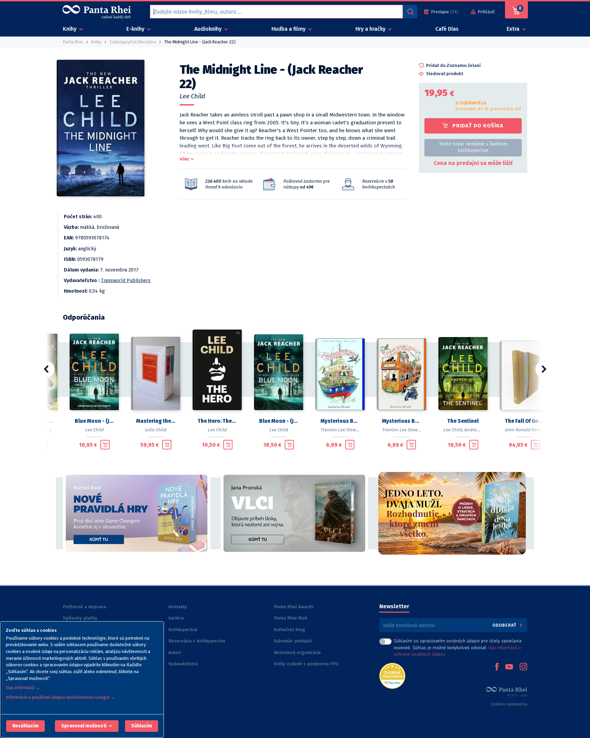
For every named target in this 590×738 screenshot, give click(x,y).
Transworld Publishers (126, 280)
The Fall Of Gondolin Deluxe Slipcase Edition (524, 421)
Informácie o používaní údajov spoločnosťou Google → (60, 697)
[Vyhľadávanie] (410, 11)
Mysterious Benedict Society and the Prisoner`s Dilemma (401, 421)
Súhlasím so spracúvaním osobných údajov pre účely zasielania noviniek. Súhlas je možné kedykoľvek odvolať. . (457, 647)
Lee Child (192, 96)
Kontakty (177, 607)
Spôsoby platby (80, 618)
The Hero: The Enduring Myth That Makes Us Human (217, 421)
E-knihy (136, 29)
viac (184, 159)
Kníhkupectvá (182, 629)
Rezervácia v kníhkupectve (196, 641)
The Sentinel (463, 421)
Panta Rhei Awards (294, 607)
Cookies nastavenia (509, 704)
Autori (174, 652)
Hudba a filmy (289, 29)
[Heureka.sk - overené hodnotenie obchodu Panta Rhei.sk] (392, 675)
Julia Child (155, 430)
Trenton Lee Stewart (341, 430)
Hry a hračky (371, 29)
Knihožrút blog (289, 629)
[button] (25, 726)
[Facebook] (496, 667)
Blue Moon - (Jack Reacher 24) (94, 421)
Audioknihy (208, 29)
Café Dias (447, 29)
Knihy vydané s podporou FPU (306, 664)
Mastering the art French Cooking (155, 421)
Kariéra (176, 618)
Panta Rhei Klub (291, 618)
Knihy (70, 29)
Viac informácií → (23, 687)
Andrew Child (478, 430)
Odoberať (505, 625)
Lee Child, (453, 430)
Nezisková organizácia (297, 652)
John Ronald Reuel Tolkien (532, 430)
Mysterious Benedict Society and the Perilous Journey (340, 421)
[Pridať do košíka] (105, 444)
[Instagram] (523, 667)
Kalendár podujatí (293, 641)
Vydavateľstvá (183, 664)
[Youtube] (509, 667)
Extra (514, 29)
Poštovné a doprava (84, 607)
